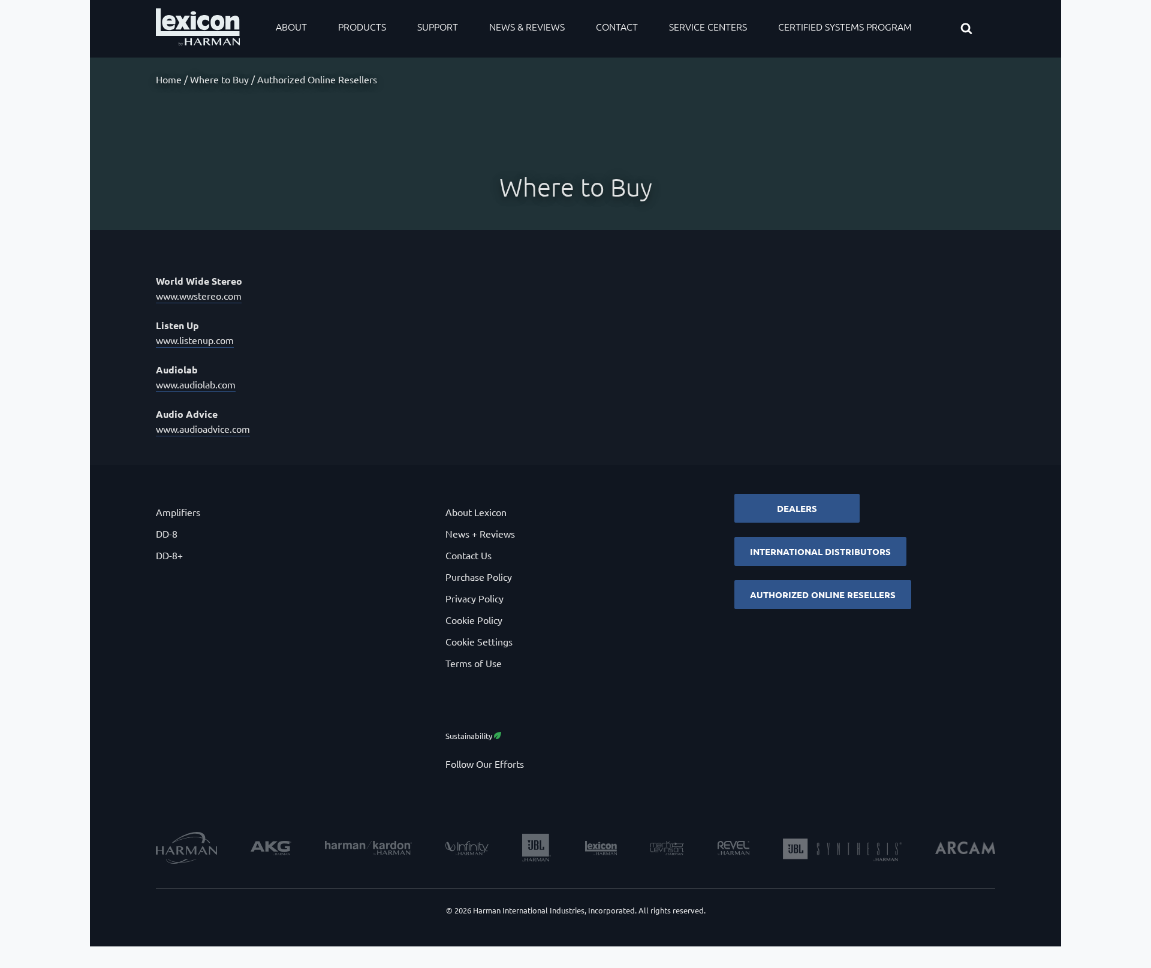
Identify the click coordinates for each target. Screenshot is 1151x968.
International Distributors (820, 551)
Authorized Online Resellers (823, 595)
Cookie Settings (479, 641)
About (291, 26)
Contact (617, 26)
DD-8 (166, 533)
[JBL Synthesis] (842, 849)
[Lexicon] (601, 849)
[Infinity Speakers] (467, 849)
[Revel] (733, 849)
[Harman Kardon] (368, 849)
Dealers (797, 508)
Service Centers (708, 26)
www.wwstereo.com (199, 295)
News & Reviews (527, 26)
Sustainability (469, 736)
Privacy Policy (474, 598)
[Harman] (186, 849)
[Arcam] (965, 849)
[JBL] (536, 850)
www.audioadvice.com (203, 429)
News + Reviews (480, 533)
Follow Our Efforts (484, 764)
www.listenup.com (195, 340)
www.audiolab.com (196, 384)
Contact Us (468, 555)
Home (169, 79)
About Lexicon (476, 512)
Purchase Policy (478, 577)
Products (362, 26)
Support (437, 26)
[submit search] (977, 29)
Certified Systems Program (845, 26)
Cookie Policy (473, 620)
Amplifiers (178, 512)
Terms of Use (473, 663)
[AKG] (271, 849)
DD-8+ (169, 555)
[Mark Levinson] (667, 849)
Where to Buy (219, 79)
